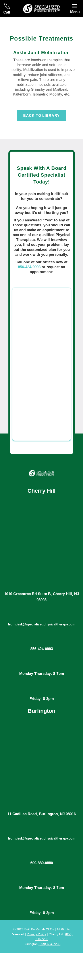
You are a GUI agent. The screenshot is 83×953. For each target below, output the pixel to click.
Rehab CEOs (45, 929)
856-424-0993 (29, 267)
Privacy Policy (36, 934)
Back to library (41, 115)
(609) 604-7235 (49, 944)
